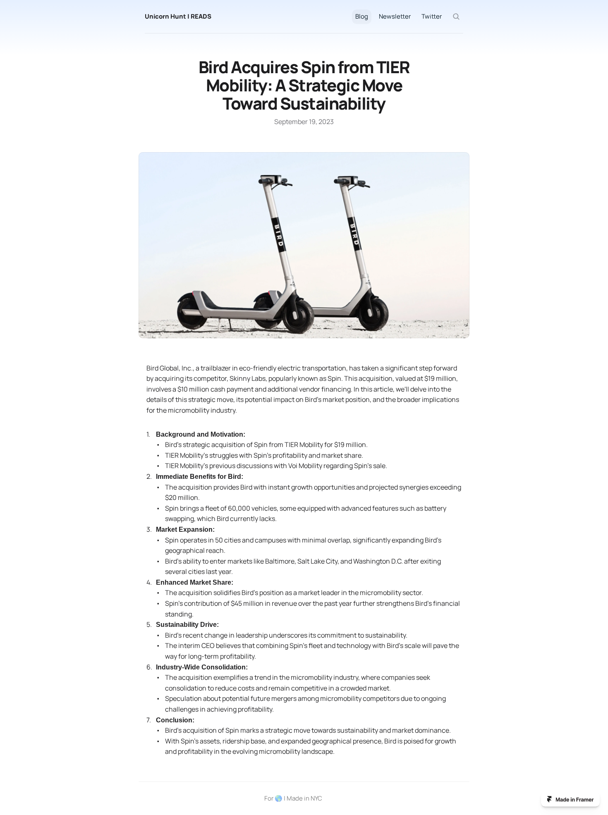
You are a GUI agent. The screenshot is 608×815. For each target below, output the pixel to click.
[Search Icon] (456, 17)
